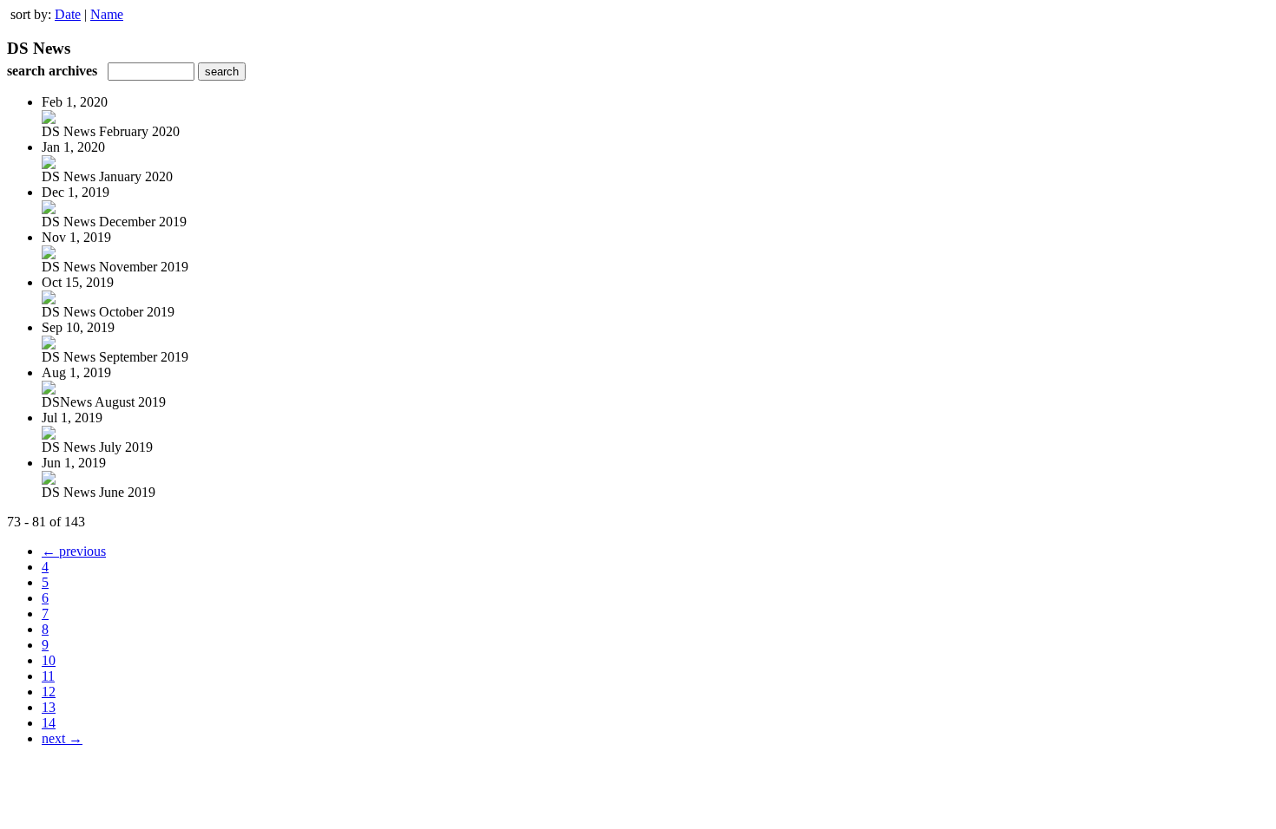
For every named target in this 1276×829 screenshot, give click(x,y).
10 (49, 660)
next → (62, 738)
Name (106, 14)
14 (49, 722)
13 (49, 707)
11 (48, 676)
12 (49, 691)
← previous (74, 551)
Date (68, 14)
